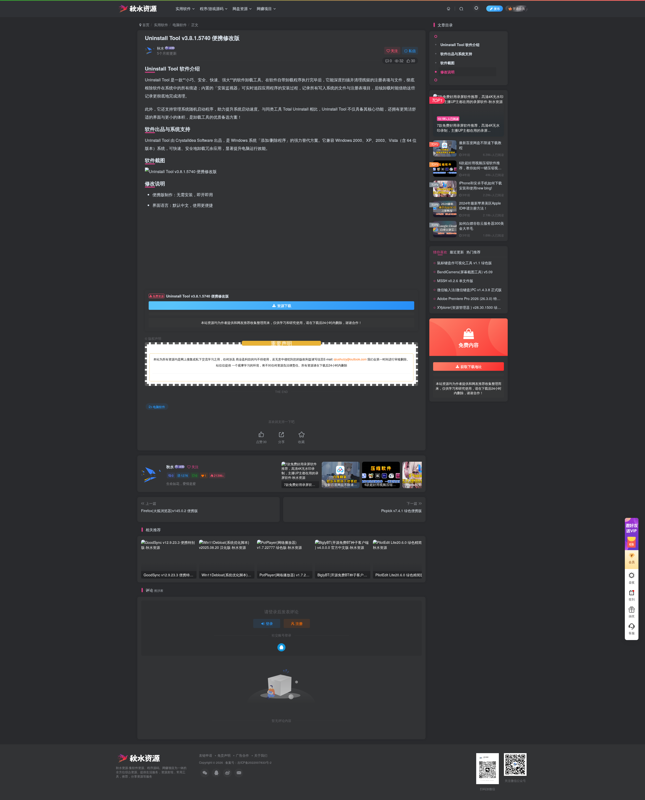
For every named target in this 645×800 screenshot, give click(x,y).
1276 (184, 475)
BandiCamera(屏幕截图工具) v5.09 (465, 271)
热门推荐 (473, 251)
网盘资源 (240, 8)
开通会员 (519, 8)
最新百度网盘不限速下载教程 (480, 145)
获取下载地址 (471, 366)
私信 (412, 50)
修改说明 (447, 71)
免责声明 (224, 755)
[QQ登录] (281, 647)
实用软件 (183, 8)
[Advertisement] (281, 249)
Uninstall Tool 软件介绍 (459, 44)
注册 (299, 623)
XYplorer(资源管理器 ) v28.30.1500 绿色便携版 (474, 307)
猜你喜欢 (440, 251)
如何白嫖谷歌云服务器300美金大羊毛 (481, 226)
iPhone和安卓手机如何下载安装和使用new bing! (480, 185)
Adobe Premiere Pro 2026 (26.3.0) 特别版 (470, 298)
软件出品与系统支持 (456, 53)
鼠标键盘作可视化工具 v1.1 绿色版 (464, 262)
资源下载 (284, 305)
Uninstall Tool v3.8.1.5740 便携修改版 (192, 38)
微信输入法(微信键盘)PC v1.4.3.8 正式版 (469, 289)
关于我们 (260, 755)
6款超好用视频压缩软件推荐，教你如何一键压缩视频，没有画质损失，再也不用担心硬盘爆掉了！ (480, 170)
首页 (145, 24)
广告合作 (242, 755)
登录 (269, 623)
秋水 (160, 48)
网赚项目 (264, 8)
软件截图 (447, 62)
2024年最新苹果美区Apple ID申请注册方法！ (480, 206)
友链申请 (205, 755)
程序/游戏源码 (211, 8)
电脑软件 (180, 24)
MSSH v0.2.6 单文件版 (455, 280)
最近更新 (457, 251)
